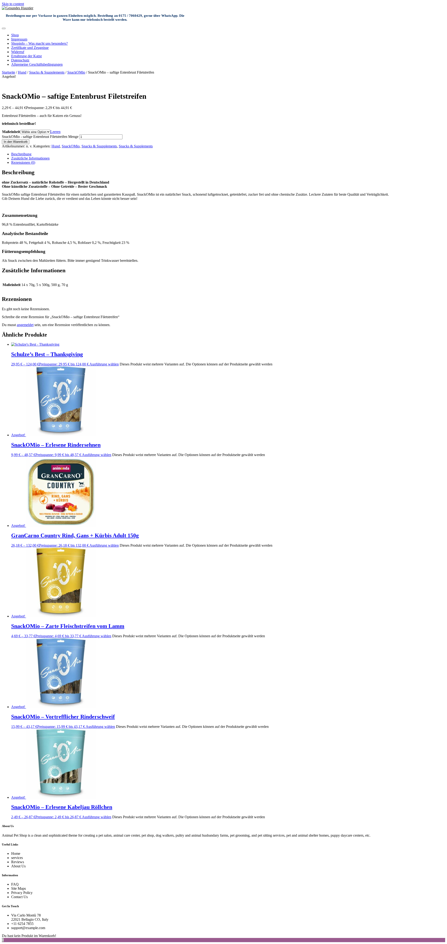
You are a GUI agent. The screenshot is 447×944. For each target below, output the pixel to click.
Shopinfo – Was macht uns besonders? (39, 43)
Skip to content (13, 4)
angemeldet (25, 325)
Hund (22, 72)
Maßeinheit (11, 132)
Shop (15, 35)
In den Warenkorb (15, 141)
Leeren (55, 132)
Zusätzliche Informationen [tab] (30, 158)
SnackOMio (76, 72)
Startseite (8, 72)
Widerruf (17, 52)
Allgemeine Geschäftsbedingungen (37, 64)
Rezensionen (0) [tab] (23, 162)
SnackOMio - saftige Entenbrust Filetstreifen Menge (40, 137)
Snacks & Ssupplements (46, 72)
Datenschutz (20, 60)
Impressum (19, 39)
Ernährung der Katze (26, 56)
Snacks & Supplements (136, 146)
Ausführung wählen (104, 364)
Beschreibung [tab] (21, 154)
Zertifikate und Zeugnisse (30, 48)
